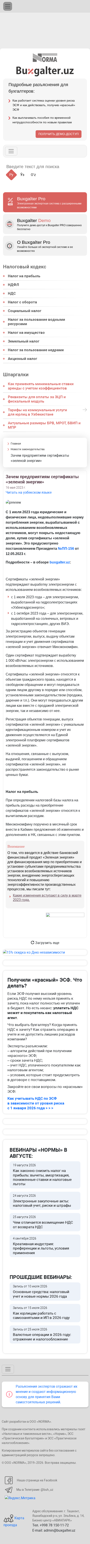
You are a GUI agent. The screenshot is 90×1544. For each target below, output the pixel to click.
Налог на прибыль (24, 276)
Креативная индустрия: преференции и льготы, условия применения (41, 1246)
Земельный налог (23, 341)
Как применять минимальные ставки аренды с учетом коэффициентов (41, 386)
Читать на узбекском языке (29, 492)
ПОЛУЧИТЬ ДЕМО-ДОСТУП (58, 134)
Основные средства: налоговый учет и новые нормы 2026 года (41, 1291)
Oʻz (33, 175)
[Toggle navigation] (7, 6)
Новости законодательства (28, 449)
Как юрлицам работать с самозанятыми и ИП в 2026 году (41, 1313)
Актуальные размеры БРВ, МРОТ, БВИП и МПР (44, 425)
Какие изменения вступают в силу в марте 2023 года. (47, 898)
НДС (12, 293)
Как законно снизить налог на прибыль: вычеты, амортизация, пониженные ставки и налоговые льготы (42, 1174)
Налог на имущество (26, 332)
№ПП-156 (66, 548)
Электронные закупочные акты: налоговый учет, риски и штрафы (42, 1201)
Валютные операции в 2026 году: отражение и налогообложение (42, 1334)
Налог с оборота (22, 302)
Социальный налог (24, 311)
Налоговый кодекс (24, 266)
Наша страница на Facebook (37, 1480)
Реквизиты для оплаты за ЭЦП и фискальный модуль (37, 399)
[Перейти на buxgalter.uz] (45, 71)
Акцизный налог (22, 358)
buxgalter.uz (60, 562)
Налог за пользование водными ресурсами (36, 321)
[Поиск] (68, 167)
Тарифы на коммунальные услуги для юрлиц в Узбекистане (37, 412)
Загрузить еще (46, 943)
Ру (11, 175)
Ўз (22, 175)
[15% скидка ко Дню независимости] (45, 952)
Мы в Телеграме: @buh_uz (34, 1489)
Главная (16, 443)
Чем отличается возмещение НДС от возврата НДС (43, 1222)
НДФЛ (13, 284)
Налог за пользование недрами (36, 350)
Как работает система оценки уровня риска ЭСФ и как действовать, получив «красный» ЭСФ (43, 105)
